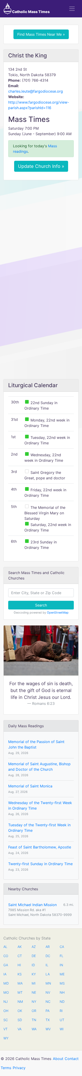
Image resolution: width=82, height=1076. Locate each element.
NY (34, 1002)
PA (47, 1011)
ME (62, 974)
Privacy (19, 1067)
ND (62, 1002)
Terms (6, 1067)
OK (20, 1011)
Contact (72, 1058)
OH (5, 1011)
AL (5, 947)
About (58, 1058)
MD (5, 983)
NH (62, 992)
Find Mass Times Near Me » (41, 34)
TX (48, 1020)
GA (5, 965)
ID (33, 965)
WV (48, 1029)
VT (5, 1029)
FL (61, 956)
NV (48, 992)
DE (34, 956)
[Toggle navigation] (72, 8)
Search (41, 605)
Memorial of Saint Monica (30, 786)
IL (47, 965)
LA (48, 974)
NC (48, 1002)
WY (5, 1038)
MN (48, 983)
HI (19, 965)
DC (48, 956)
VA (19, 1029)
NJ (5, 1002)
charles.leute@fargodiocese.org (35, 91)
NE (34, 992)
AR (48, 947)
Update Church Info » (41, 166)
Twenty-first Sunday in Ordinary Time (40, 863)
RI (61, 1011)
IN (61, 965)
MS (62, 983)
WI (62, 1029)
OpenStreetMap (58, 612)
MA (20, 983)
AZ (34, 947)
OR (34, 1011)
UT (62, 1020)
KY (34, 974)
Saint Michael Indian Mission (32, 904)
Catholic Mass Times (30, 11)
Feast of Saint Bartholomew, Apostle (39, 847)
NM (20, 1002)
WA (34, 1029)
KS (20, 974)
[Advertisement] (41, 227)
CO (5, 956)
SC (5, 1020)
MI (34, 983)
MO (5, 992)
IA (4, 974)
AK (20, 947)
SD (20, 1020)
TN (34, 1020)
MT (20, 992)
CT (20, 956)
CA (62, 947)
